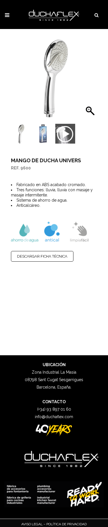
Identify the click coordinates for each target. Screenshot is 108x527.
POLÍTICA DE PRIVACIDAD (66, 524)
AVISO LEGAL (32, 524)
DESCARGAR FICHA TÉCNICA (42, 256)
